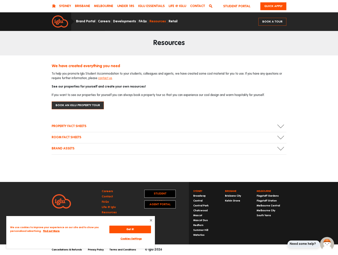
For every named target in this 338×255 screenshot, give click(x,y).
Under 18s (125, 6)
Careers (104, 21)
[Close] (151, 220)
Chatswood (200, 210)
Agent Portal (160, 204)
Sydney (197, 191)
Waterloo (198, 235)
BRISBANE (82, 6)
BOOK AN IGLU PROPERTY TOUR (78, 105)
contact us (105, 78)
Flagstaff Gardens (268, 196)
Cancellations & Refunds (67, 250)
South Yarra (264, 215)
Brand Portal (85, 21)
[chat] (327, 244)
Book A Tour (272, 21)
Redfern (198, 225)
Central (197, 201)
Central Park (201, 205)
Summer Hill (200, 230)
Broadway (199, 196)
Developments (124, 21)
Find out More (51, 231)
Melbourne (264, 191)
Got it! (130, 229)
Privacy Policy (96, 250)
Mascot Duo (200, 220)
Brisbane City (233, 196)
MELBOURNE (103, 6)
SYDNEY (65, 6)
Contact (197, 6)
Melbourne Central (268, 205)
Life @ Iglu (177, 6)
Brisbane (230, 191)
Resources (157, 21)
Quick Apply (273, 6)
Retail (173, 21)
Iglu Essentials (151, 6)
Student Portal (236, 6)
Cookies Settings (131, 239)
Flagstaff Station (267, 201)
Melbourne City (266, 210)
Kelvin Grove (232, 201)
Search (211, 6)
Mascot (197, 215)
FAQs (143, 21)
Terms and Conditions (123, 250)
